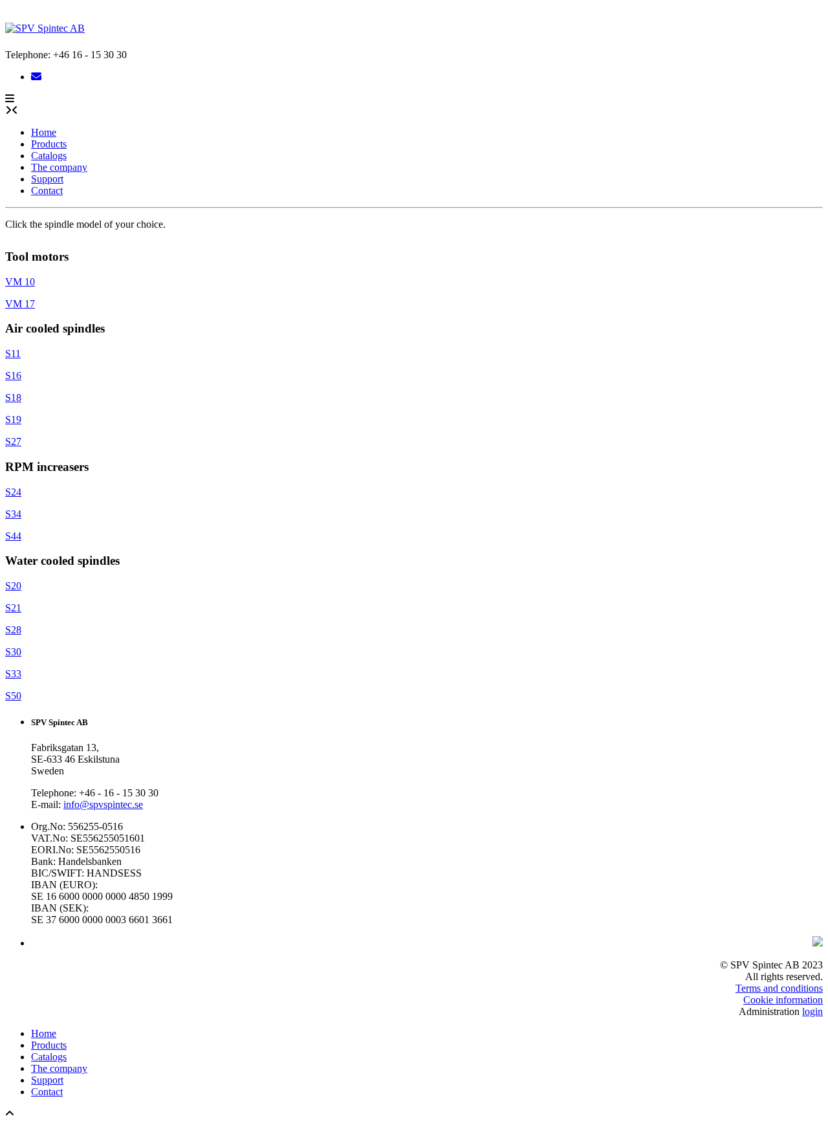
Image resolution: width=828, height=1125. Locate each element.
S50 (13, 695)
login (812, 1011)
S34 (13, 513)
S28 (13, 629)
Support (47, 178)
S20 (13, 585)
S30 (13, 651)
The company (59, 167)
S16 (13, 375)
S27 (13, 441)
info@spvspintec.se (103, 804)
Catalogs (49, 155)
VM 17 (20, 303)
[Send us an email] (36, 76)
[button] (9, 98)
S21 (13, 607)
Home (43, 132)
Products (49, 143)
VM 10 (20, 281)
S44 (13, 535)
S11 (13, 353)
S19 (13, 419)
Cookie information (783, 999)
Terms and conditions (779, 988)
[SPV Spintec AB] (45, 28)
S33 (13, 673)
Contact (47, 190)
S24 (13, 491)
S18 (13, 397)
